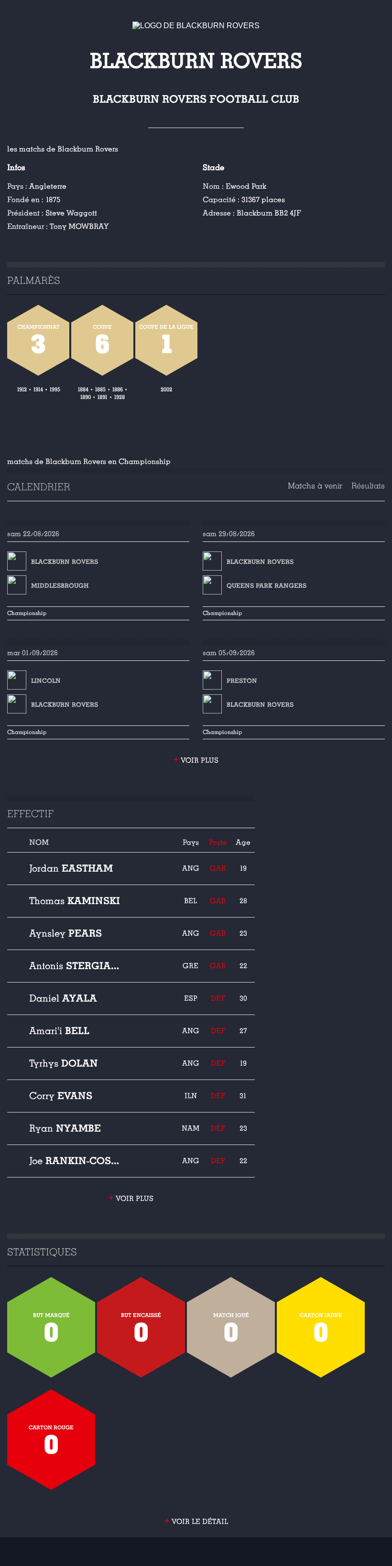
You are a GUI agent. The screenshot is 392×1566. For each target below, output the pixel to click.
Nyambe (65, 1128)
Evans (60, 1096)
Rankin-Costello (75, 1161)
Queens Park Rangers (266, 586)
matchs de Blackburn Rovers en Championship (89, 461)
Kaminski (74, 901)
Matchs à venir (315, 486)
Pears (65, 933)
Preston (242, 681)
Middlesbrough (59, 586)
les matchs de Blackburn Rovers (62, 149)
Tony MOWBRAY (79, 226)
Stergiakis (75, 966)
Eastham (71, 868)
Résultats (368, 486)
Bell (59, 1031)
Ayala (63, 998)
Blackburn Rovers (64, 562)
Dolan (63, 1063)
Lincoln (46, 681)
